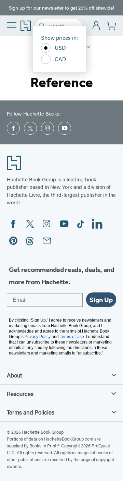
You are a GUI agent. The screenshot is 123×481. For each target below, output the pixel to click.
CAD (60, 59)
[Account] (96, 26)
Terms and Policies (30, 412)
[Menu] (11, 25)
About (14, 375)
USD (60, 47)
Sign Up (101, 300)
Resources (20, 393)
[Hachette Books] (88, 47)
